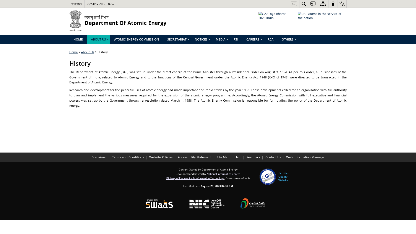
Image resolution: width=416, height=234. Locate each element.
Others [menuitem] (288, 39)
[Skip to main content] (293, 3)
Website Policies (161, 157)
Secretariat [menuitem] (177, 39)
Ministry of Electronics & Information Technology (195, 178)
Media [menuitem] (220, 39)
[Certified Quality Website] (268, 177)
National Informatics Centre (223, 174)
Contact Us (273, 157)
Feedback (253, 157)
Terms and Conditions (128, 157)
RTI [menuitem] (236, 39)
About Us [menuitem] (98, 39)
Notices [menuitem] (201, 39)
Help (238, 157)
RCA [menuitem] (270, 39)
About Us (87, 52)
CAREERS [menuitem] (252, 39)
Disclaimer (99, 157)
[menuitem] (303, 4)
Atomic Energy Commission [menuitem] (136, 39)
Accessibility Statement (194, 157)
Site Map (223, 157)
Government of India (100, 3)
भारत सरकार (77, 3)
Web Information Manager (305, 157)
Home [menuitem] (78, 39)
